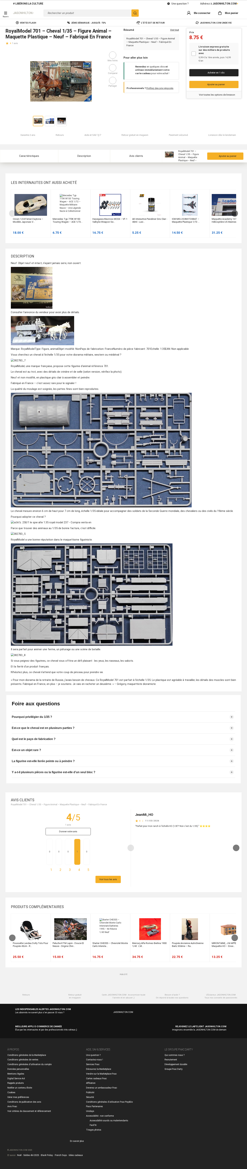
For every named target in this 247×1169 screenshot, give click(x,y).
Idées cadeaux (76, 1155)
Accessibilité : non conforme (100, 1116)
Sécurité (90, 1097)
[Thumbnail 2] (50, 121)
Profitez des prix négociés (159, 88)
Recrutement (171, 1059)
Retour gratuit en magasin (74, 996)
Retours (26, 995)
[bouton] (11, 43)
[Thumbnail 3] (61, 121)
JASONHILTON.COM (23, 13)
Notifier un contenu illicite (19, 1087)
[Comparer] (112, 67)
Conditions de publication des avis (24, 1102)
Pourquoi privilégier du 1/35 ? (32, 716)
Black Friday (47, 1155)
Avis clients (136, 156)
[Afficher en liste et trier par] (232, 182)
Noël (19, 1155)
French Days (61, 1155)
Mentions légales (15, 1074)
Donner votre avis (68, 831)
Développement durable (176, 1064)
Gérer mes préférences (18, 1097)
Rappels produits (15, 1083)
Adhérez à (219, 3)
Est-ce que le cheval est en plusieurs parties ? (43, 727)
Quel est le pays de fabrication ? (34, 739)
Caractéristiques (29, 156)
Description (84, 156)
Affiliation (90, 1083)
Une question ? (180, 3)
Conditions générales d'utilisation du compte (29, 1064)
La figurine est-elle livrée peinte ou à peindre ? (43, 761)
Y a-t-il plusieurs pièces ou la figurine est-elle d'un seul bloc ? (53, 772)
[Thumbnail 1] (38, 121)
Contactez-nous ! (94, 1059)
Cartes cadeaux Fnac (96, 1078)
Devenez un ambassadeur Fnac (101, 1087)
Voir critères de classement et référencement (29, 1111)
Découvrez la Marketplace (98, 1069)
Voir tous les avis (108, 879)
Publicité (90, 1092)
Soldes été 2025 (31, 1155)
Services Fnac (92, 1064)
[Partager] (112, 80)
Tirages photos (93, 1130)
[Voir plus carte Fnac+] (234, 54)
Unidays (90, 1111)
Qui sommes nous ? (174, 1055)
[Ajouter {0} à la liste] (112, 55)
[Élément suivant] (234, 213)
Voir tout (174, 29)
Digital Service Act (16, 1078)
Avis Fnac (12, 1106)
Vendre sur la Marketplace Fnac (101, 1074)
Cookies (11, 1092)
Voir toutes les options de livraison (217, 94)
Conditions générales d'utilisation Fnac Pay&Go (109, 1102)
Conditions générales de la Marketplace (26, 1055)
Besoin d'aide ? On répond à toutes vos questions (172, 996)
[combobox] (91, 13)
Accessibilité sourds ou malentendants (109, 1120)
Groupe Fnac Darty (173, 1069)
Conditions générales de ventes (22, 1059)
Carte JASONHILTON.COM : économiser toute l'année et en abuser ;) (123, 996)
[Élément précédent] (12, 213)
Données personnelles (18, 1069)
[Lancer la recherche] (135, 13)
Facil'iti (93, 1125)
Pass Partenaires (94, 1106)
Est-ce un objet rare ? (26, 750)
